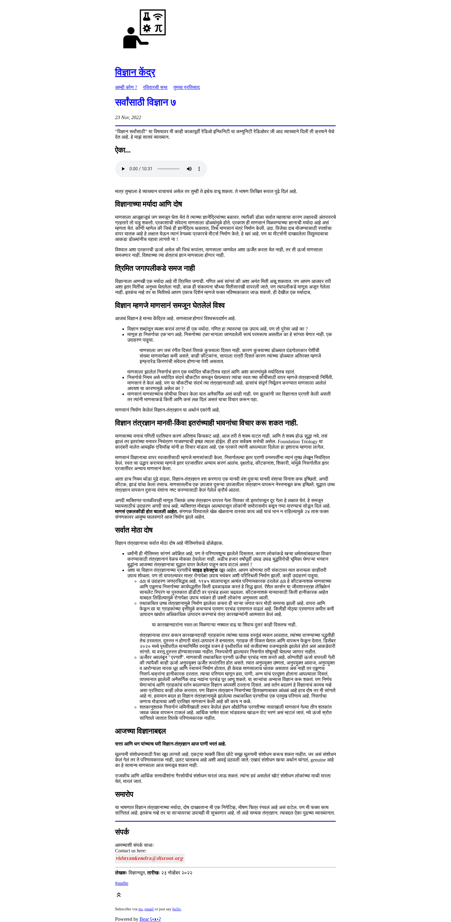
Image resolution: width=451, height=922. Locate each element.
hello (176, 909)
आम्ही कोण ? (126, 87)
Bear (150, 919)
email (149, 909)
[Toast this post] (118, 896)
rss (140, 909)
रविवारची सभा (155, 87)
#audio (121, 883)
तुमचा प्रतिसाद (186, 87)
